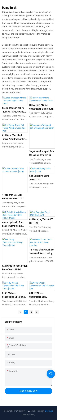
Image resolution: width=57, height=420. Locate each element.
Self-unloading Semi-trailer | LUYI (39, 178)
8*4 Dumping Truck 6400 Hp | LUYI (41, 221)
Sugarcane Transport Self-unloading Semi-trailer (41, 153)
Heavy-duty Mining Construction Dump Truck (41, 107)
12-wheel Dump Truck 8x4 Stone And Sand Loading (42, 252)
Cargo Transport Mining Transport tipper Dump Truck (13, 110)
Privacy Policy (28, 414)
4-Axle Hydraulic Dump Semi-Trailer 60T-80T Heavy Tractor (13, 224)
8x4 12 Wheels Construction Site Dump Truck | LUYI (13, 295)
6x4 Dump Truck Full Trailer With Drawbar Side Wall (14, 137)
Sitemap (49, 411)
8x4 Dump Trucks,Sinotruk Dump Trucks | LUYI (14, 268)
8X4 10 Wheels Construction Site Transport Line (37, 295)
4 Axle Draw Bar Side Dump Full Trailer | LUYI (13, 197)
